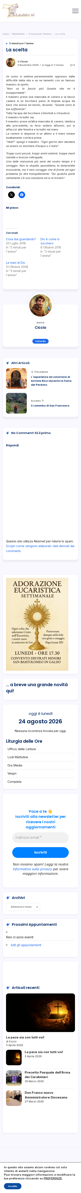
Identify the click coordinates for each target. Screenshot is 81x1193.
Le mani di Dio (15, 262)
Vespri (11, 773)
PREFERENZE (53, 1178)
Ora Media (14, 765)
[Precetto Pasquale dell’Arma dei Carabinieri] (14, 1078)
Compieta (14, 782)
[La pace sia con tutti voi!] (40, 1012)
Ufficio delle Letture (21, 749)
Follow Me (41, 341)
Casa (5, 33)
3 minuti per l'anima (39, 33)
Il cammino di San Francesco (50, 405)
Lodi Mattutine (17, 757)
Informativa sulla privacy (32, 869)
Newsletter (18, 33)
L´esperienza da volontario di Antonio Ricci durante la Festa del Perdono (51, 381)
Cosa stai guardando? (21, 239)
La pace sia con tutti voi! (25, 1037)
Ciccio (24, 61)
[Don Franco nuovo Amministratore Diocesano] (14, 1098)
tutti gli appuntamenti (26, 944)
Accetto (12, 1186)
